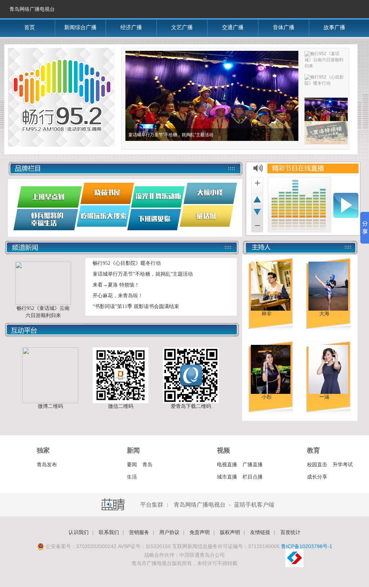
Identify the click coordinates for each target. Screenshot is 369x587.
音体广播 (283, 27)
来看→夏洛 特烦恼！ (116, 285)
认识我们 (78, 532)
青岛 (147, 464)
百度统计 (290, 532)
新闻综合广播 (80, 27)
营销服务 (139, 532)
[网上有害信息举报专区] (294, 565)
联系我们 (109, 532)
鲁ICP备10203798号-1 (306, 546)
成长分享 (317, 477)
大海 (324, 313)
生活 (132, 477)
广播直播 (253, 464)
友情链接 (260, 532)
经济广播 (131, 27)
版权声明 (230, 532)
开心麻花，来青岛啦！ (118, 295)
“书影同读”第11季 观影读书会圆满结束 (136, 306)
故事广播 (334, 27)
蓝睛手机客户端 (254, 505)
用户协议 (169, 532)
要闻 (132, 464)
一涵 (324, 397)
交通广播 (233, 27)
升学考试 (343, 464)
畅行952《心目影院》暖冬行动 (127, 263)
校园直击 (317, 464)
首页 (29, 27)
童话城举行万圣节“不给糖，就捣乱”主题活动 (143, 274)
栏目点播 (253, 477)
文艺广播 (182, 27)
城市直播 (227, 477)
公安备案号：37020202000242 (80, 546)
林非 (267, 313)
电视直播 (227, 464)
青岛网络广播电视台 (32, 9)
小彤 (267, 397)
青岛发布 (47, 464)
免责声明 (200, 532)
